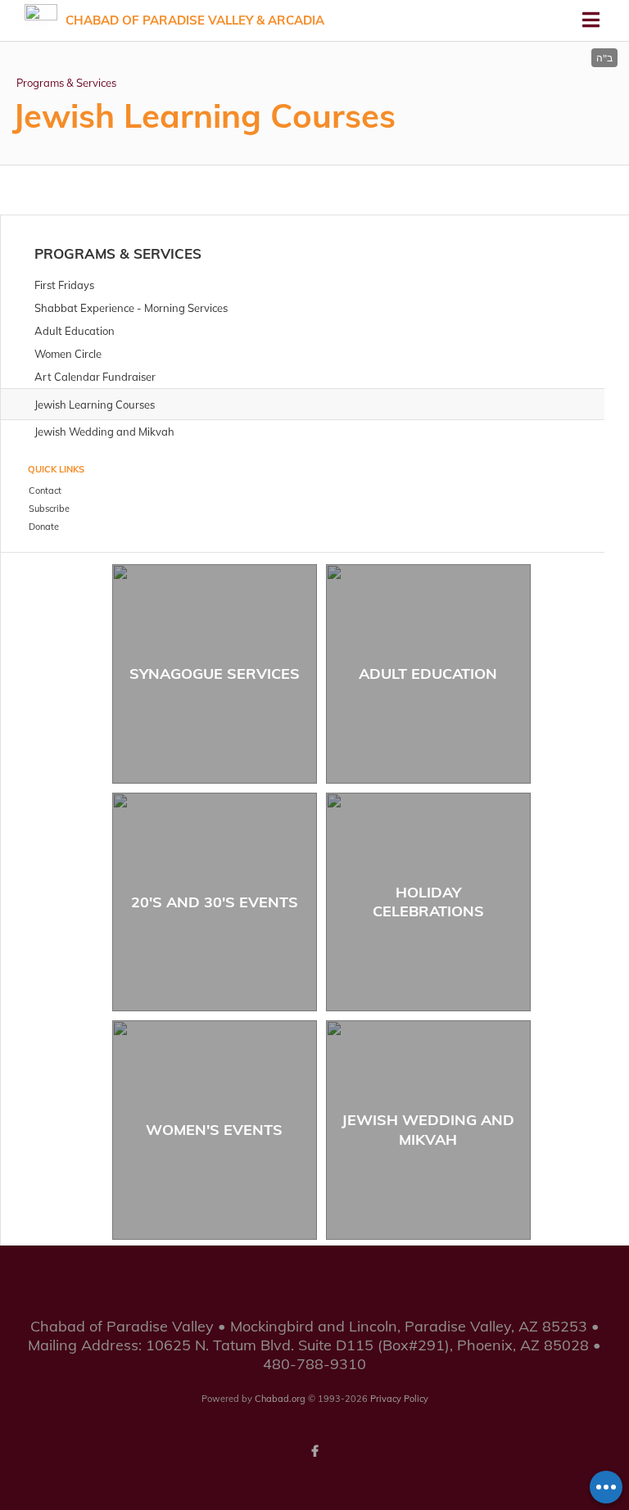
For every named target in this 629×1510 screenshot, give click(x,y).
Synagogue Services (214, 673)
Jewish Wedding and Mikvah (428, 1129)
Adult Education (428, 673)
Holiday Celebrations (428, 901)
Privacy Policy (399, 1398)
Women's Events (214, 1129)
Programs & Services (66, 82)
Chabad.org (280, 1398)
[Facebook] (314, 1451)
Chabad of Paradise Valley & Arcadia (195, 20)
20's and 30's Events (214, 902)
